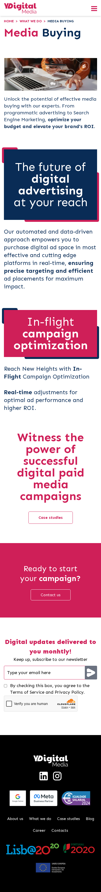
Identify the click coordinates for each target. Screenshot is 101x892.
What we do (31, 21)
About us (15, 818)
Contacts (59, 830)
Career (39, 830)
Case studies (50, 517)
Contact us (51, 595)
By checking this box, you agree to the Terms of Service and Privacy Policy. (49, 689)
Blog (90, 818)
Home (9, 21)
